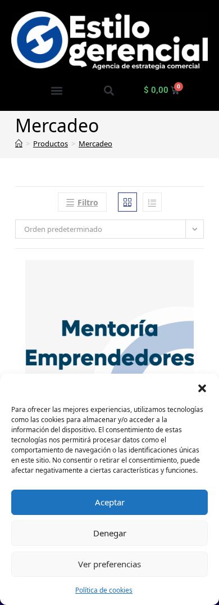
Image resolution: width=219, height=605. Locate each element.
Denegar (109, 533)
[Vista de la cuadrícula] (127, 202)
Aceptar (110, 502)
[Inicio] (18, 143)
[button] (202, 387)
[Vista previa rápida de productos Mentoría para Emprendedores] (200, 279)
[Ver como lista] (152, 202)
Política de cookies (104, 590)
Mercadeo (95, 143)
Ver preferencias (109, 564)
